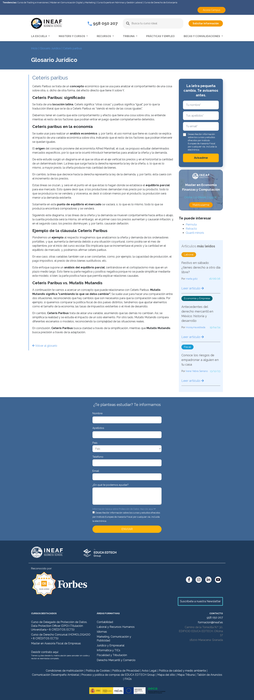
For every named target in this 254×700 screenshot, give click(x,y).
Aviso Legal (149, 670)
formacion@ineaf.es (210, 622)
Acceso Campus (211, 10)
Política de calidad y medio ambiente (182, 670)
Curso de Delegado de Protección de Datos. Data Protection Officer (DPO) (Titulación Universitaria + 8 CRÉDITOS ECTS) (59, 625)
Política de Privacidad (125, 670)
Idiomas (102, 631)
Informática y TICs (108, 650)
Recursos (104, 36)
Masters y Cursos (72, 36)
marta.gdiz (192, 278)
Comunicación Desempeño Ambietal (55, 674)
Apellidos (98, 428)
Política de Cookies (98, 670)
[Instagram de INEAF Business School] (198, 579)
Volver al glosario (46, 345)
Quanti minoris (195, 232)
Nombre (97, 413)
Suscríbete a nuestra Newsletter (200, 601)
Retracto (191, 228)
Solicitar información (206, 23)
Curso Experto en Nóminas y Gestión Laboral (120, 2)
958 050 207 (105, 23)
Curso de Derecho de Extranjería (160, 2)
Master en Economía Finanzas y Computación (201, 187)
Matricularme (200, 205)
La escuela (39, 36)
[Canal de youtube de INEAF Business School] (218, 579)
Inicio (34, 48)
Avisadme (201, 157)
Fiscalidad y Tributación (112, 655)
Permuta (191, 224)
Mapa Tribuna (186, 674)
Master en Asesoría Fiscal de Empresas (56, 643)
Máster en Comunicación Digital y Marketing (72, 2)
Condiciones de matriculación (64, 670)
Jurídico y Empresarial (110, 645)
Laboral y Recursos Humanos (116, 626)
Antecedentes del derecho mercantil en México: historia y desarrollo (197, 314)
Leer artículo (191, 288)
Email (95, 470)
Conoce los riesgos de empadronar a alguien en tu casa (200, 359)
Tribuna (129, 36)
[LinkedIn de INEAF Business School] (208, 579)
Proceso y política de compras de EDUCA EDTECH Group (118, 674)
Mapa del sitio (166, 674)
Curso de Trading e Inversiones (32, 2)
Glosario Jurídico (50, 48)
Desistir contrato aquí (44, 652)
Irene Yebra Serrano (197, 371)
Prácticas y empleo (160, 36)
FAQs (128, 679)
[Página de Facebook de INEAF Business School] (189, 579)
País (94, 442)
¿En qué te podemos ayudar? (110, 484)
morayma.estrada (195, 327)
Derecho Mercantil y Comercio (116, 660)
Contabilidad (105, 622)
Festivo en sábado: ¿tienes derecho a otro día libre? (200, 267)
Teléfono (97, 456)
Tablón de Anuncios (209, 674)
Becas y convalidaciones (202, 36)
